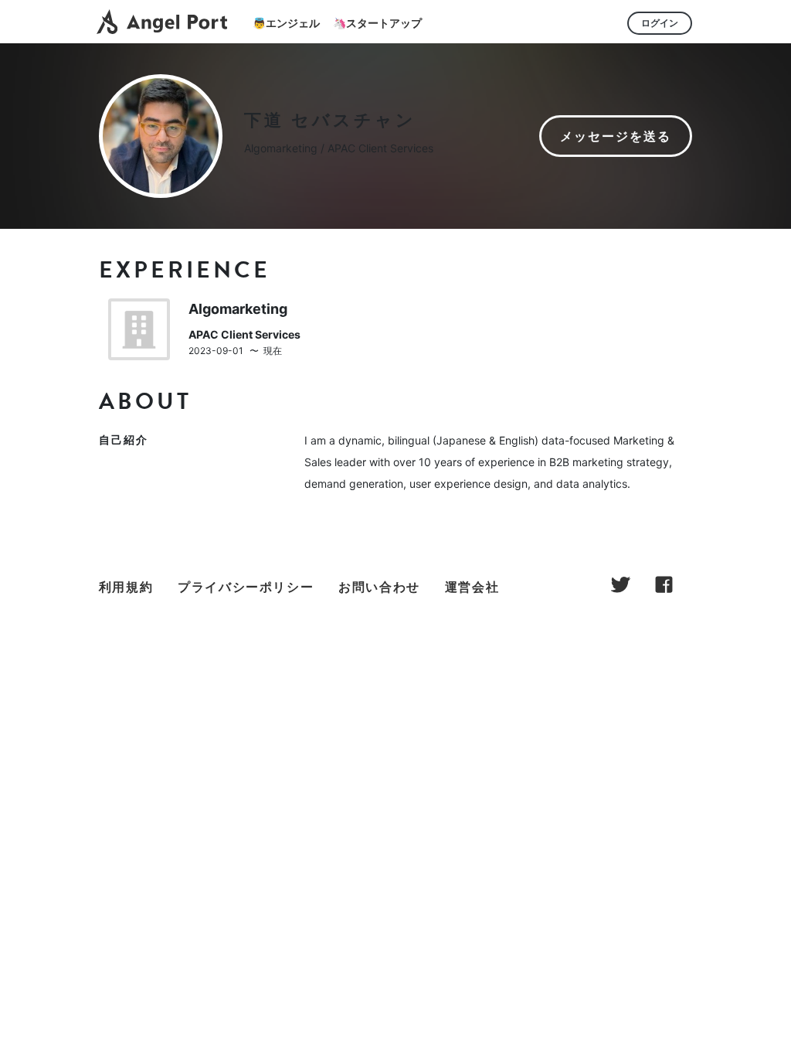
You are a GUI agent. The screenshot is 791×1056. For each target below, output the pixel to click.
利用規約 (126, 586)
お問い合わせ (379, 586)
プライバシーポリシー (246, 586)
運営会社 (472, 586)
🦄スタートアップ (377, 22)
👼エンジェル (286, 22)
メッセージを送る (615, 136)
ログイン (659, 23)
